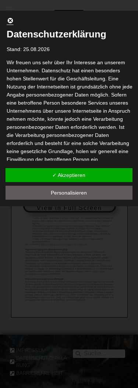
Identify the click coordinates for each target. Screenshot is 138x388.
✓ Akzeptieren (68, 175)
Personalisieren (69, 193)
